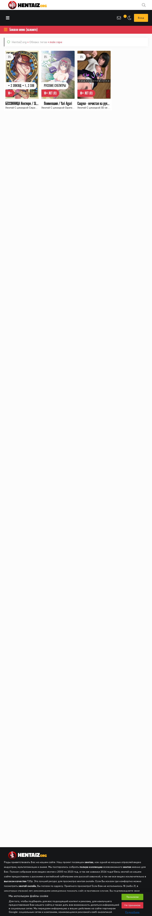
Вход (141, 17)
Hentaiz (32, 5)
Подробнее (132, 912)
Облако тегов (38, 42)
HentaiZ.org (19, 42)
